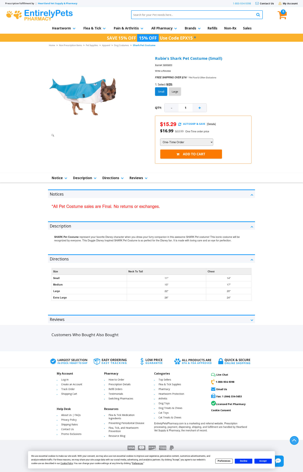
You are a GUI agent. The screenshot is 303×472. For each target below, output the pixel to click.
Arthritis (163, 398)
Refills (212, 28)
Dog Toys (164, 403)
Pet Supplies (92, 45)
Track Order (68, 389)
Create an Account (71, 384)
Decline (243, 461)
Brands (190, 28)
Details (211, 124)
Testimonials (116, 393)
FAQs (78, 415)
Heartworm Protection (171, 393)
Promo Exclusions (71, 434)
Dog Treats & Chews (170, 408)
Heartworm (61, 28)
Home (52, 45)
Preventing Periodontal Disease (126, 423)
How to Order (116, 379)
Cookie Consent (221, 410)
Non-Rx (230, 28)
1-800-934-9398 (242, 3)
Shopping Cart (69, 393)
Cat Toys (164, 412)
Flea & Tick (92, 28)
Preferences (224, 461)
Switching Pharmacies (121, 398)
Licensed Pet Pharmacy (231, 404)
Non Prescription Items (70, 45)
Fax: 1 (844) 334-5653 (229, 396)
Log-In (65, 379)
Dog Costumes (121, 45)
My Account (290, 3)
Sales (247, 28)
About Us (66, 415)
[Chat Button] (278, 461)
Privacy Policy (69, 419)
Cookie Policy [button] (66, 463)
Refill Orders (115, 389)
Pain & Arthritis (126, 28)
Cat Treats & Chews (170, 417)
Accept (263, 461)
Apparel (106, 45)
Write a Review (163, 70)
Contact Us (267, 3)
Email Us (221, 389)
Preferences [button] (137, 463)
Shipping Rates (69, 424)
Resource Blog (117, 435)
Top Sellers (165, 379)
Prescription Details (120, 384)
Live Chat (222, 374)
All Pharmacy (162, 28)
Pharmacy (164, 389)
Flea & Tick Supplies (170, 384)
